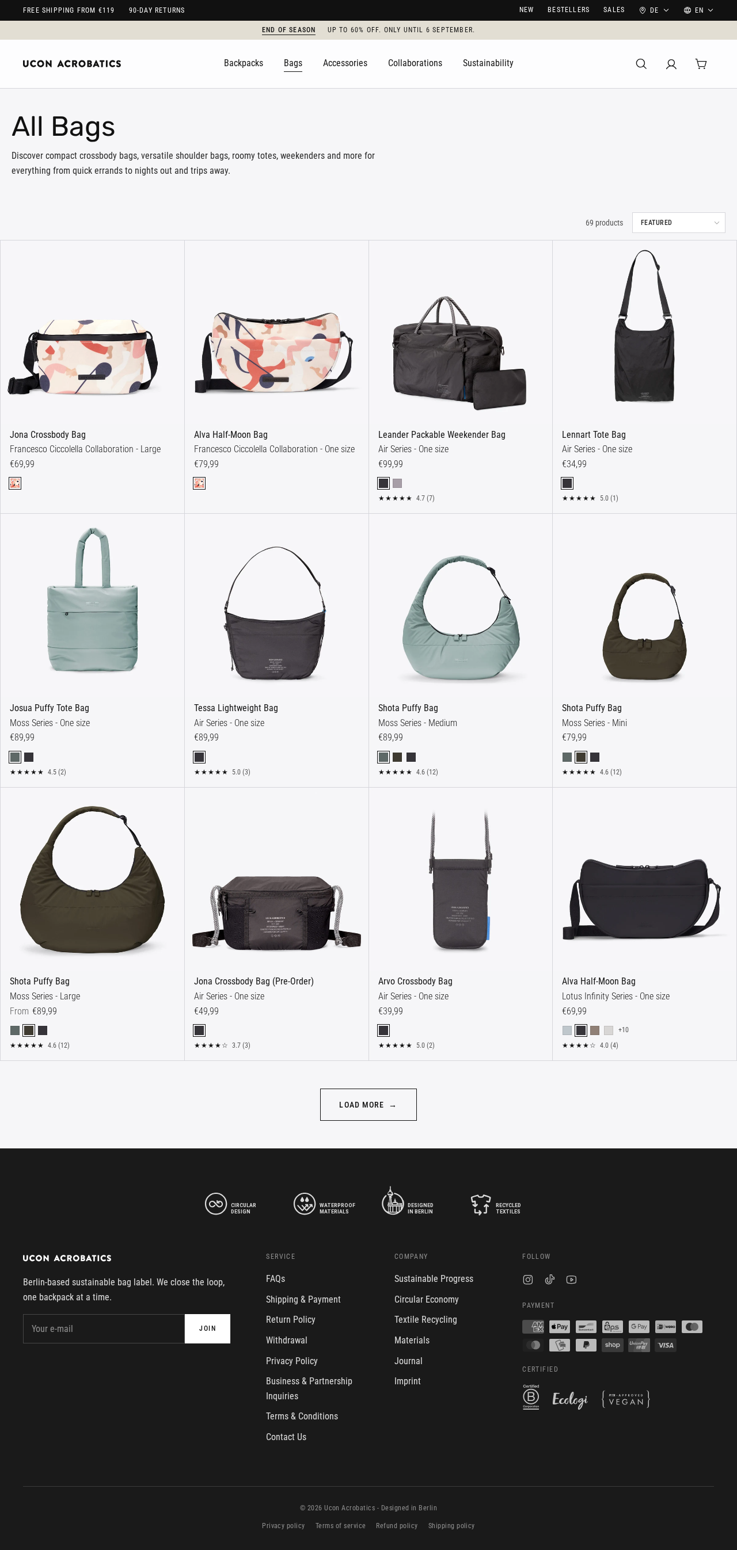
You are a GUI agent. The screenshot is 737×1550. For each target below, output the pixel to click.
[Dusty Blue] (567, 1030)
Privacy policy (283, 1526)
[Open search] (641, 64)
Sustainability (488, 63)
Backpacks (243, 63)
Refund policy (396, 1526)
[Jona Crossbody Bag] (92, 332)
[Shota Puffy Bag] (461, 605)
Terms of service (341, 1526)
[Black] (383, 483)
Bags (293, 63)
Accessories (345, 63)
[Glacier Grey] (608, 1030)
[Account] (671, 64)
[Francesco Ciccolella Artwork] (15, 483)
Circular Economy (426, 1299)
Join (207, 1328)
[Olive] (397, 757)
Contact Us (286, 1436)
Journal (408, 1361)
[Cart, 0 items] (701, 64)
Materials (412, 1340)
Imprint (407, 1381)
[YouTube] (571, 1281)
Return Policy (291, 1319)
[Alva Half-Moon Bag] (276, 332)
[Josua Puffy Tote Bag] (92, 605)
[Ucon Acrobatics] (72, 64)
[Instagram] (528, 1281)
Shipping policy (451, 1526)
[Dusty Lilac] (397, 483)
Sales (614, 10)
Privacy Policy (292, 1361)
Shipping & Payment (303, 1299)
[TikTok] (550, 1281)
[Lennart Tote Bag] (644, 332)
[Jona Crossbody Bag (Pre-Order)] (276, 879)
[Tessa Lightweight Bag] (276, 605)
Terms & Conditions (302, 1416)
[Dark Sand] (595, 1030)
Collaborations (415, 63)
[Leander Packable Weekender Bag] (461, 332)
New (526, 10)
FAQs (275, 1278)
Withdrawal (286, 1340)
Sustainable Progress (433, 1278)
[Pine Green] (15, 757)
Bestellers (569, 10)
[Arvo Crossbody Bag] (461, 879)
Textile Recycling (425, 1319)
